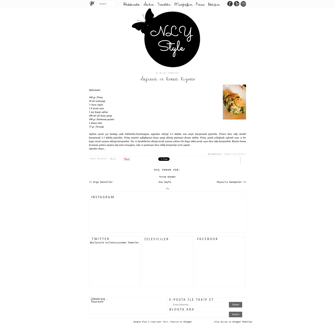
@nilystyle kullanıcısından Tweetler (114, 242)
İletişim (214, 4)
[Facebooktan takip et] (230, 4)
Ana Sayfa (164, 182)
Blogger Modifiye (242, 322)
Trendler (163, 4)
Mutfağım (183, 4)
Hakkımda (131, 4)
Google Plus (140, 322)
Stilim (148, 4)
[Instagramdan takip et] (243, 4)
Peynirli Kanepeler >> (231, 182)
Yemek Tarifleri (235, 154)
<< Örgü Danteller (101, 182)
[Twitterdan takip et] (236, 4)
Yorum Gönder (167, 176)
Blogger (188, 322)
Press (200, 4)
